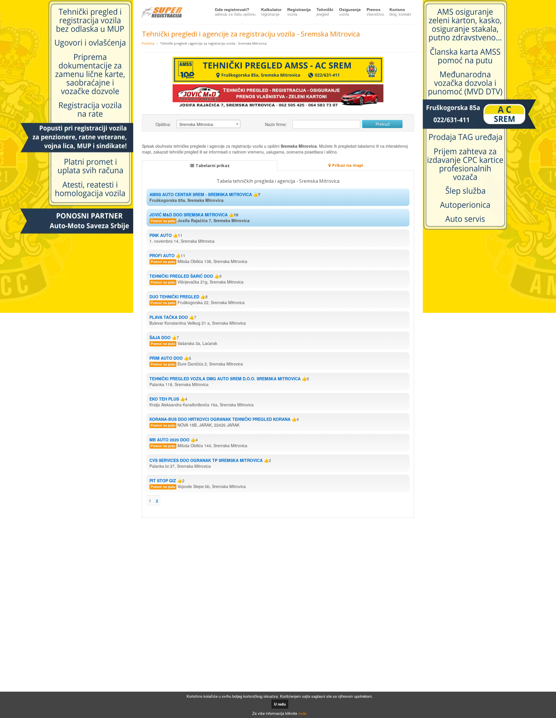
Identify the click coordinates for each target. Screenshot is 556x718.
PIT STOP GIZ (162, 480)
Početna (148, 43)
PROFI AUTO (162, 255)
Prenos (375, 12)
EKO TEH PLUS (164, 399)
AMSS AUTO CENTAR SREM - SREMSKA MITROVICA (200, 194)
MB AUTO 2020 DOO (169, 440)
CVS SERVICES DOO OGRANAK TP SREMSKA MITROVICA (206, 460)
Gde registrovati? (235, 12)
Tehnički (325, 12)
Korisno (400, 12)
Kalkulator (271, 12)
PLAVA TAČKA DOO (168, 317)
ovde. (303, 713)
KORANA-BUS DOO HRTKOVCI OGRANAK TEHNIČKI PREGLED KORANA (219, 419)
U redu (280, 704)
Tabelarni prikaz (212, 165)
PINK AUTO (160, 235)
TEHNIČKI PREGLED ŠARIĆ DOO (181, 276)
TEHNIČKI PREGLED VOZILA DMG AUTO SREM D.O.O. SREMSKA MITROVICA (225, 378)
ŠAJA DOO (160, 337)
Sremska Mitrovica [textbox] (196, 124)
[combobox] (208, 124)
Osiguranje (350, 12)
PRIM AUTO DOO (166, 358)
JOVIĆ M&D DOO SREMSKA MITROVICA (188, 215)
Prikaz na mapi (347, 165)
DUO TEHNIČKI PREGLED (174, 296)
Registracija (299, 12)
